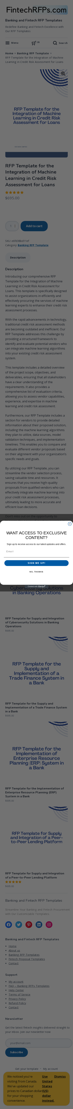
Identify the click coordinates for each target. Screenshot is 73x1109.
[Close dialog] (70, 524)
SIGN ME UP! (36, 563)
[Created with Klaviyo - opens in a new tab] (36, 586)
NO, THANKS (36, 572)
